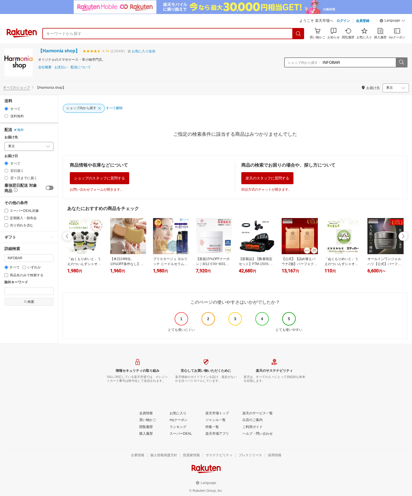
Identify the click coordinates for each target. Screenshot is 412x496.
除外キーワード (16, 282)
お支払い (61, 67)
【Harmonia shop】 (59, 50)
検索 (30, 302)
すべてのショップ (16, 88)
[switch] (50, 188)
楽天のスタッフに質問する (267, 178)
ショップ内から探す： (304, 63)
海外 (20, 130)
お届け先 (11, 137)
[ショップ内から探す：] (401, 62)
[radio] (6, 109)
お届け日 (11, 156)
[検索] (298, 33)
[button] (392, 21)
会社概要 (45, 67)
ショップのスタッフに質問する (99, 178)
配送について (81, 67)
